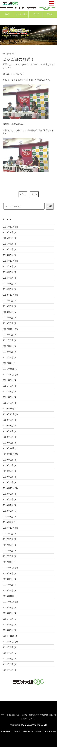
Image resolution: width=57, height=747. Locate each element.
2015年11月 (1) (10, 596)
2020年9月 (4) (10, 420)
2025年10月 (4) (10, 227)
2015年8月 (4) (10, 613)
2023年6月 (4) (10, 317)
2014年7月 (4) (10, 658)
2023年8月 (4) (10, 306)
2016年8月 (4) (10, 579)
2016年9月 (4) (10, 573)
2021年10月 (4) (10, 374)
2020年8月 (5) (10, 425)
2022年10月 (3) (10, 329)
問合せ (50, 14)
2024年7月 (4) (10, 278)
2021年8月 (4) (10, 386)
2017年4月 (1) (10, 562)
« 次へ (22, 194)
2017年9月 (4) (10, 533)
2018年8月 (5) (10, 499)
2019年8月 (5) (10, 465)
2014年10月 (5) (10, 641)
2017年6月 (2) (10, 550)
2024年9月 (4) (10, 266)
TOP (7, 14)
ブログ (36, 14)
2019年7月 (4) (10, 471)
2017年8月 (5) (10, 539)
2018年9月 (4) (10, 494)
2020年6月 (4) (10, 437)
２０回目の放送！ (18, 59)
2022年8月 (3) (10, 340)
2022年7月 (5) (10, 346)
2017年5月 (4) (10, 556)
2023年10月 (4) (10, 295)
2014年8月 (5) (10, 653)
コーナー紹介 (21, 14)
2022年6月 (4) (10, 351)
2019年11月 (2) (10, 448)
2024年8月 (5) (10, 272)
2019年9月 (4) (10, 460)
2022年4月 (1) (10, 363)
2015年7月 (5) (10, 619)
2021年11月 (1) (10, 368)
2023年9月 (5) (10, 300)
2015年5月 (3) (10, 630)
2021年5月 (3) (10, 403)
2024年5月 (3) (10, 289)
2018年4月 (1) (10, 522)
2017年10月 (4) (10, 528)
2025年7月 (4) (10, 244)
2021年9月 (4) (10, 380)
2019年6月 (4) (10, 477)
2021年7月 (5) (10, 391)
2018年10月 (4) (10, 488)
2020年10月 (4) (10, 414)
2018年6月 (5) (10, 511)
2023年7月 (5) (10, 312)
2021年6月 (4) (10, 397)
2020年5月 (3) (10, 443)
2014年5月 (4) (10, 670)
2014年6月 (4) (10, 664)
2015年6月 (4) (10, 624)
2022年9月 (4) (10, 334)
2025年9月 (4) (10, 232)
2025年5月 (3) (10, 255)
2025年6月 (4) (10, 249)
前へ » (34, 194)
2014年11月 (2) (10, 636)
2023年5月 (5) (10, 323)
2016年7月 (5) (10, 584)
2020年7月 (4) (10, 431)
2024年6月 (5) (10, 283)
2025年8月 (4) (10, 238)
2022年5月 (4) (10, 357)
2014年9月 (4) (10, 647)
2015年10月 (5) (10, 601)
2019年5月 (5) (10, 482)
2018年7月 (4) (10, 505)
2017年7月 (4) (10, 545)
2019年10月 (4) (10, 454)
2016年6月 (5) (10, 590)
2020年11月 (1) (10, 408)
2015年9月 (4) (10, 607)
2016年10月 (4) (10, 567)
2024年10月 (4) (10, 261)
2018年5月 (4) (10, 516)
